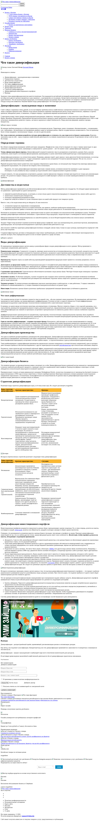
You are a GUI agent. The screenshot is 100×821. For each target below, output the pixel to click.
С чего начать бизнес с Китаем (19, 14)
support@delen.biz (28, 816)
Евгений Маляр (28, 67)
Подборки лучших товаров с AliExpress (22, 19)
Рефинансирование (15, 51)
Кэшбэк (11, 49)
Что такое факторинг (8, 697)
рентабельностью (65, 345)
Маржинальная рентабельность (11, 740)
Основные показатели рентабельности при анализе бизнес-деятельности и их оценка (29, 700)
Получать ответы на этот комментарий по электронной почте (23, 686)
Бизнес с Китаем (10, 12)
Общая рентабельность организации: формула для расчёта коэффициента (25, 743)
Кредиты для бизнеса (16, 42)
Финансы (8, 46)
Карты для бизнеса (15, 40)
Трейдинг (8, 28)
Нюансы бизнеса (10, 30)
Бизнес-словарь (14, 37)
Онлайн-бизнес (10, 23)
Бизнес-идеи (9, 26)
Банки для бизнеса (11, 39)
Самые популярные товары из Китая (21, 18)
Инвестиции (13, 47)
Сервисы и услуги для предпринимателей (23, 32)
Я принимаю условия (21, 679)
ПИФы (51, 549)
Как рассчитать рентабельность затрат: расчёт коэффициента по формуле (25, 736)
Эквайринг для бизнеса (16, 44)
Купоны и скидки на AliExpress (19, 21)
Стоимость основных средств (11, 733)
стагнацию (51, 563)
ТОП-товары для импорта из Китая (20, 16)
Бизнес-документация (16, 35)
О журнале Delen (6, 7)
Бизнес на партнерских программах (20, 25)
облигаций (18, 530)
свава (59, 767)
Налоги (7, 53)
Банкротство (13, 33)
